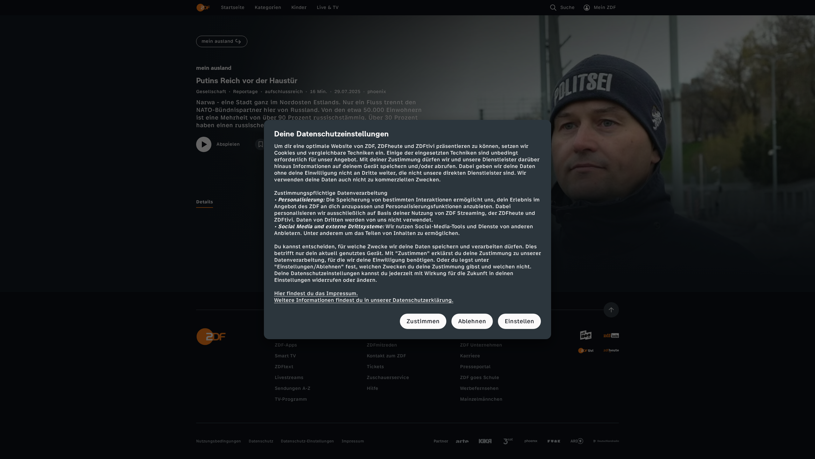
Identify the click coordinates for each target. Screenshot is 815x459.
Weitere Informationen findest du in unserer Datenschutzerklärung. (363, 300)
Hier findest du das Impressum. (316, 293)
